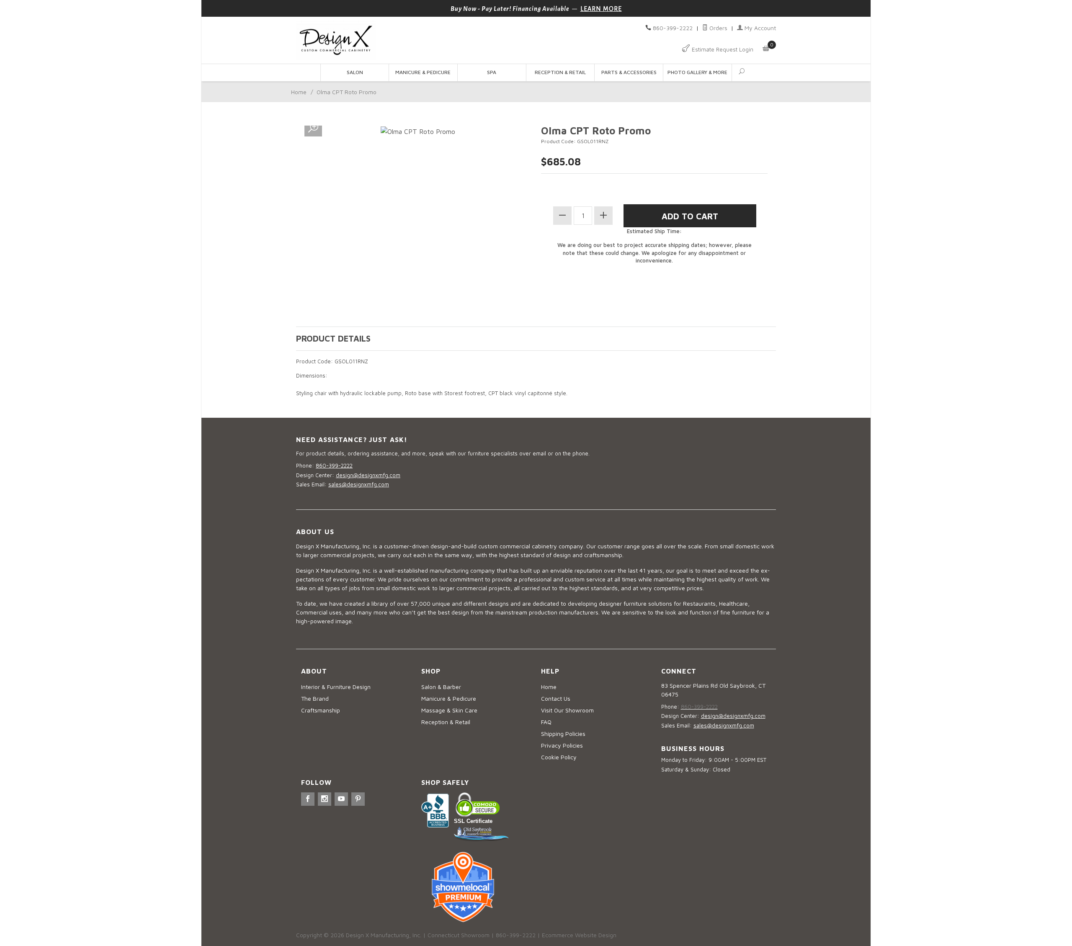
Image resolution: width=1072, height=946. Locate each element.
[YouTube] (341, 799)
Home (299, 91)
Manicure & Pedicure (423, 72)
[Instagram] (324, 799)
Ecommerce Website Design (579, 934)
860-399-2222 (673, 27)
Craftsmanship (320, 710)
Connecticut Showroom (459, 934)
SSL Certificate (473, 821)
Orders (717, 27)
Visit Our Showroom (567, 710)
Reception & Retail (560, 72)
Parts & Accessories (629, 72)
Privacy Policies (562, 745)
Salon (355, 72)
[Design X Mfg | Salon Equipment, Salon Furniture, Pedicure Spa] (413, 40)
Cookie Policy (559, 757)
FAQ (546, 721)
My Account (759, 27)
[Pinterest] (358, 799)
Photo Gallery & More (697, 72)
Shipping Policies (563, 733)
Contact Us (555, 698)
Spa (491, 72)
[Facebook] (307, 799)
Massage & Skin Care (449, 710)
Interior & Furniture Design (336, 686)
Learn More (601, 8)
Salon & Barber (441, 686)
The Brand (315, 698)
